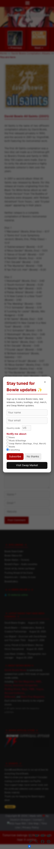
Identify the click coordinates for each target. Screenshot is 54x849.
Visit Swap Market (27, 465)
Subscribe (15, 456)
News (12, 437)
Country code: (14, 428)
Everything (14, 450)
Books (12, 446)
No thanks (33, 456)
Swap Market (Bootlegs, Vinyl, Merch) (27, 443)
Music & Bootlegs (17, 440)
